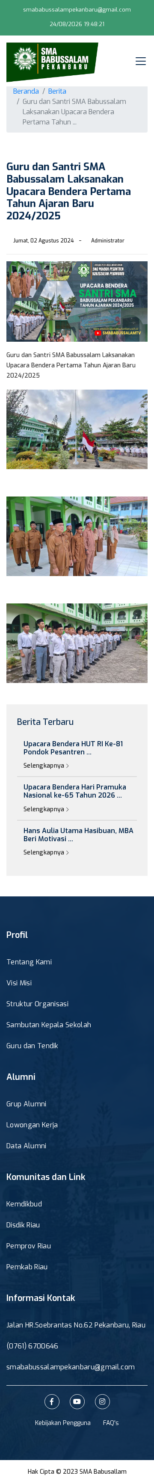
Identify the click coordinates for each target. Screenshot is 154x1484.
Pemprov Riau (28, 1246)
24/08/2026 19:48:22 (77, 24)
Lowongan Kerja (32, 1124)
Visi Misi (19, 982)
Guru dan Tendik (32, 1045)
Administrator (107, 240)
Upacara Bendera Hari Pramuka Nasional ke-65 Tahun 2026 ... (75, 791)
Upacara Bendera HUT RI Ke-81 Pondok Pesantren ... (73, 748)
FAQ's (111, 1423)
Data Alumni (26, 1145)
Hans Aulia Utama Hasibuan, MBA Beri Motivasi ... (78, 835)
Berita (57, 91)
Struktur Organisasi (37, 1003)
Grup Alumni (26, 1104)
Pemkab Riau (27, 1266)
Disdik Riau (23, 1225)
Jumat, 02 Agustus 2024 (43, 240)
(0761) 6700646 (32, 1346)
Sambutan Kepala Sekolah (48, 1024)
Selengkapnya (45, 766)
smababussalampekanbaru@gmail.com (77, 9)
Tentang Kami (29, 962)
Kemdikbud (24, 1204)
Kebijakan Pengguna (63, 1423)
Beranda (26, 91)
